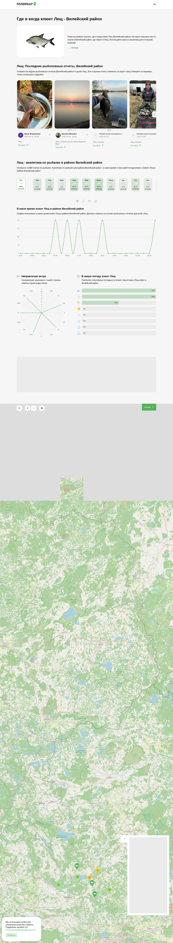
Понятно (11, 935)
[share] (19, 408)
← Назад (73, 47)
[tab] (77, 201)
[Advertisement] (86, 374)
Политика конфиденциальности (20, 930)
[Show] (76, 866)
